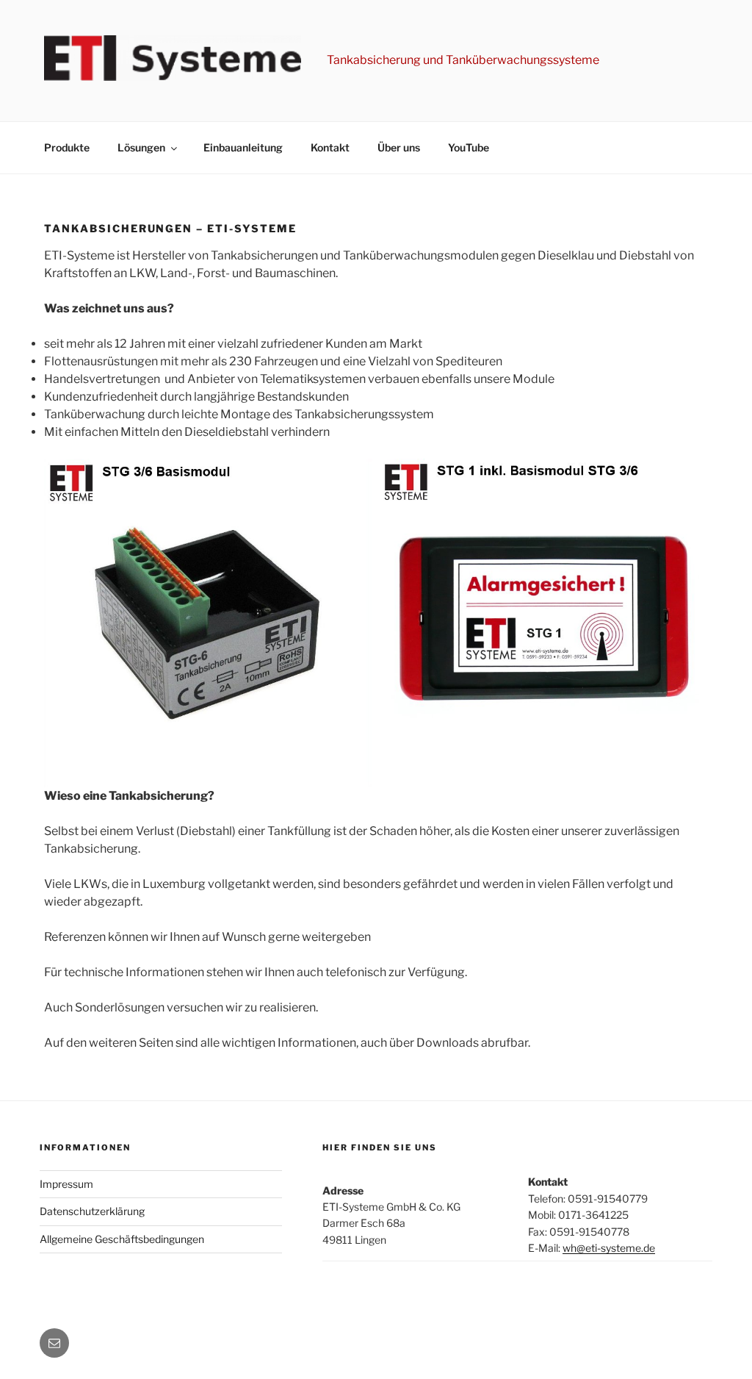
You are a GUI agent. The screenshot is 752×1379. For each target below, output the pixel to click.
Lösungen (141, 147)
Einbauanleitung (243, 147)
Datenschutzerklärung (92, 1211)
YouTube (468, 147)
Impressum (66, 1184)
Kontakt (330, 147)
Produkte (67, 147)
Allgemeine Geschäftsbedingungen (122, 1239)
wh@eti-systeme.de (609, 1248)
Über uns (398, 147)
